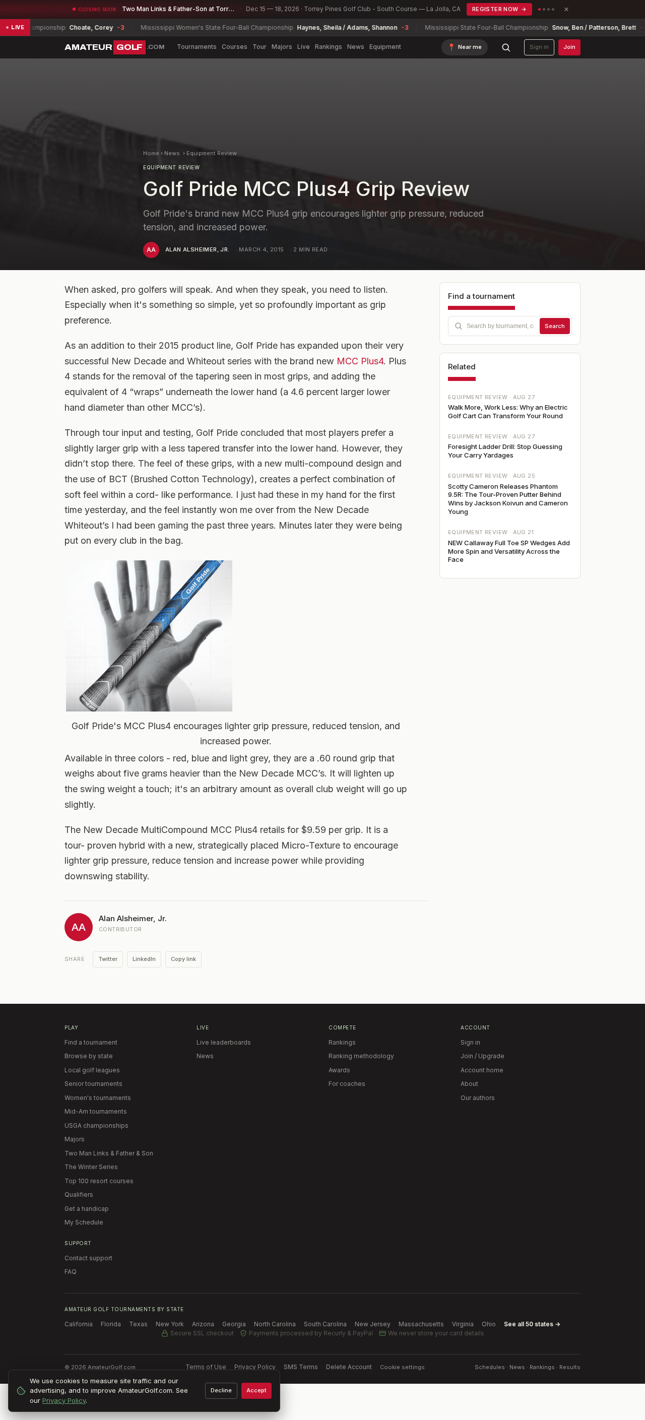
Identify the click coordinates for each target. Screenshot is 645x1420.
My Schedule (83, 1222)
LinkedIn (144, 958)
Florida (111, 1324)
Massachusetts (421, 1324)
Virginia (463, 1324)
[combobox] (510, 326)
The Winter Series (91, 1167)
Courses (234, 46)
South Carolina (325, 1324)
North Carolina (275, 1324)
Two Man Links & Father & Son (108, 1153)
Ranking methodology (361, 1056)
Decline (221, 1390)
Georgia (234, 1324)
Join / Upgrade (482, 1056)
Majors (282, 46)
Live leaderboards (224, 1042)
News (355, 46)
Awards (339, 1070)
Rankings (328, 46)
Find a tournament (90, 1042)
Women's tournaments (97, 1098)
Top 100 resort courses (99, 1181)
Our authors (478, 1098)
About (469, 1083)
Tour (259, 46)
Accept (256, 1390)
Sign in (539, 46)
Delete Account (349, 1367)
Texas (138, 1324)
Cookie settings (402, 1367)
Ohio (489, 1324)
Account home (482, 1070)
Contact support (88, 1258)
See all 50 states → (532, 1324)
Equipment (385, 46)
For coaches (347, 1083)
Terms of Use (205, 1367)
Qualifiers (78, 1194)
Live (303, 46)
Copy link (183, 958)
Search (555, 326)
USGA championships (96, 1125)
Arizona (203, 1324)
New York (170, 1324)
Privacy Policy (255, 1367)
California (78, 1324)
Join (569, 46)
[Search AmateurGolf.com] (506, 47)
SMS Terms (301, 1367)
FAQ (70, 1271)
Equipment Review (211, 153)
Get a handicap (86, 1208)
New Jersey (373, 1324)
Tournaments (197, 46)
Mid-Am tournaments (95, 1111)
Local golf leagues (92, 1070)
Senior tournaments (93, 1083)
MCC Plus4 (360, 361)
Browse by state (88, 1056)
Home (151, 153)
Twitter (107, 958)
